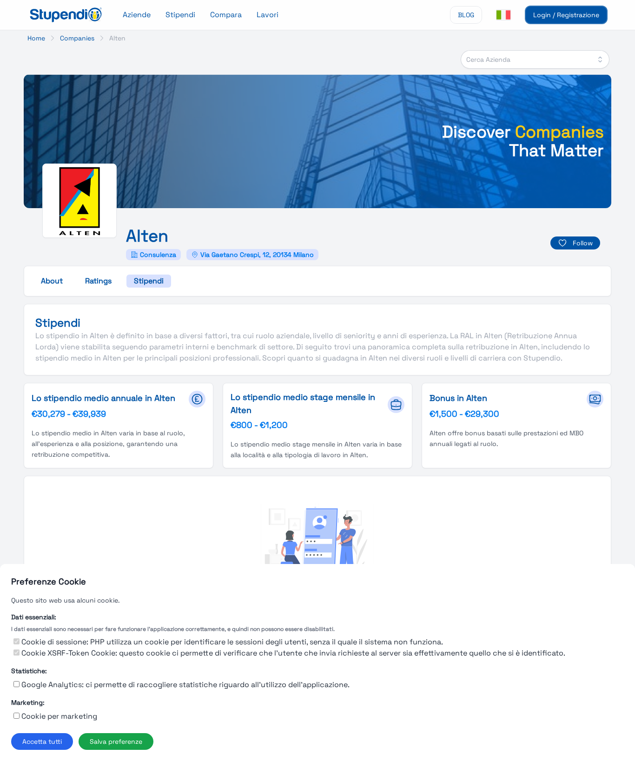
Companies (77, 38)
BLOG (466, 15)
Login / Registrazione (566, 15)
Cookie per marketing (59, 716)
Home (36, 38)
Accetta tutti (42, 741)
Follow (583, 243)
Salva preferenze (116, 741)
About (52, 281)
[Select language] (503, 15)
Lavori (267, 15)
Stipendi (180, 15)
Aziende (137, 15)
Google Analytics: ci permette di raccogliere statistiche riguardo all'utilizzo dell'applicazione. (185, 684)
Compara (226, 15)
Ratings (98, 281)
